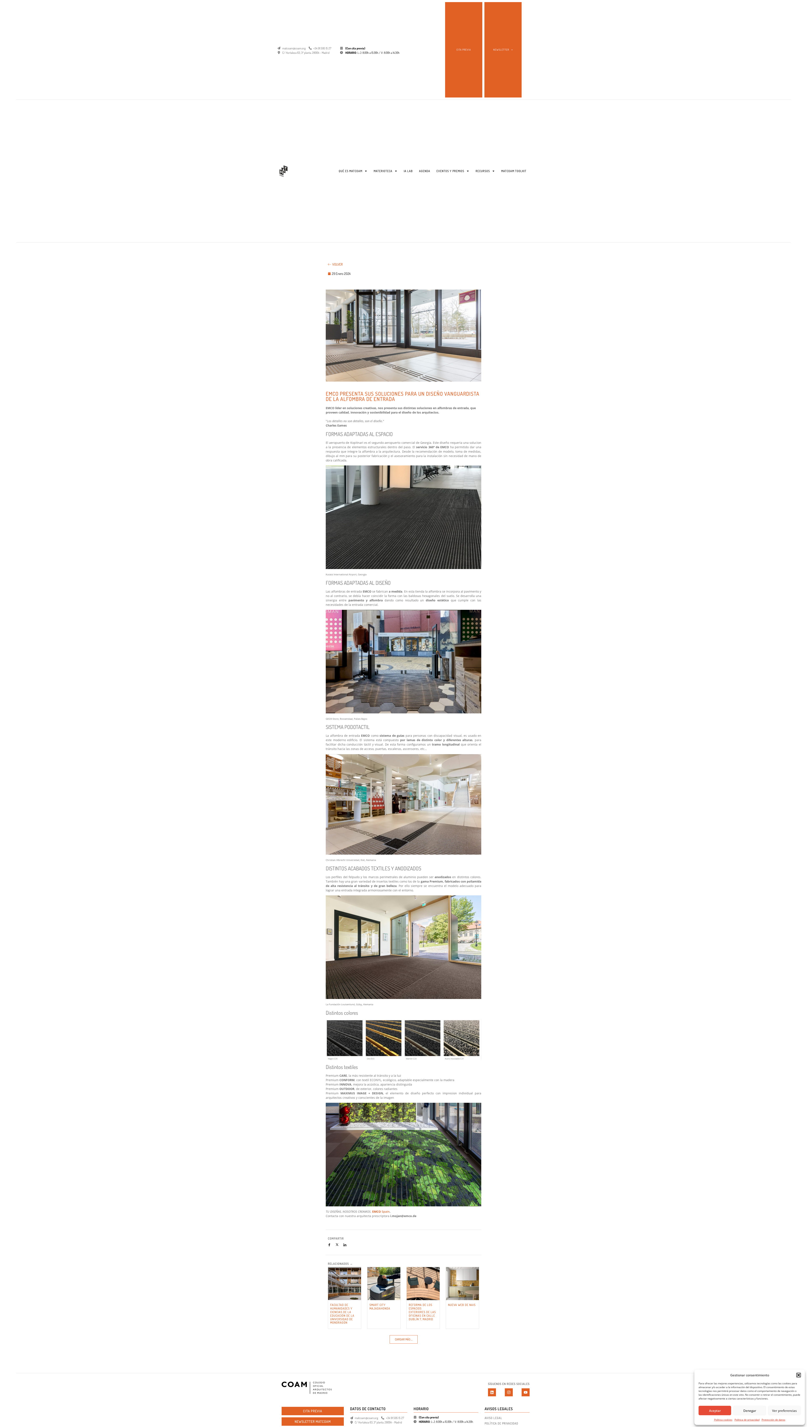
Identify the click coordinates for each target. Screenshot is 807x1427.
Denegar (749, 1411)
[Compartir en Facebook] (331, 1245)
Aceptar (715, 1411)
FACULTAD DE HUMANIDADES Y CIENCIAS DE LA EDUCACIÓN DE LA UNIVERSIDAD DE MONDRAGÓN (342, 1313)
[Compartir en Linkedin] (346, 1245)
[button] (798, 1375)
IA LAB (408, 171)
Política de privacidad (747, 1420)
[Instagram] (509, 1392)
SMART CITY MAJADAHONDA (379, 1306)
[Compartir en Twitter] (339, 1245)
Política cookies (723, 1420)
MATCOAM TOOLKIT (513, 171)
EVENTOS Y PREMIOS (450, 171)
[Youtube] (526, 1392)
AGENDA (424, 171)
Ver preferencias (784, 1411)
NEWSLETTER (501, 49)
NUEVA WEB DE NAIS (462, 1305)
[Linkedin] (492, 1392)
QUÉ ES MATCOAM (350, 171)
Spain (386, 1212)
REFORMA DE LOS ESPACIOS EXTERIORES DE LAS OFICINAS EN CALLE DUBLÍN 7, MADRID (422, 1312)
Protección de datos (773, 1420)
